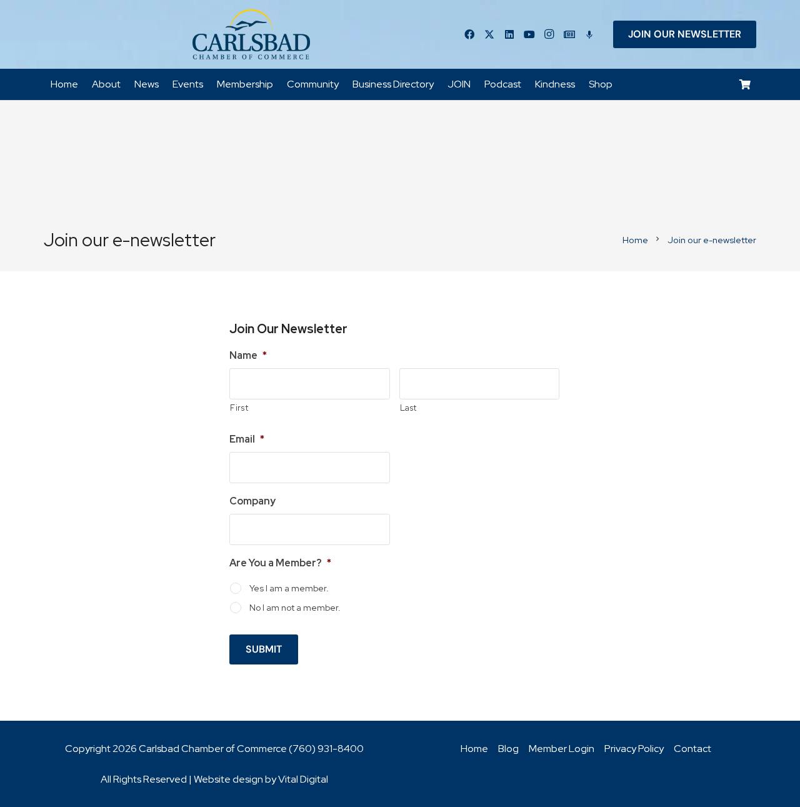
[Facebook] (469, 34)
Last (409, 408)
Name (248, 355)
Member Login (561, 748)
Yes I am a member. (289, 588)
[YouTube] (529, 34)
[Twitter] (489, 34)
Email (246, 439)
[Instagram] (549, 34)
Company (252, 501)
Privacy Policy (634, 748)
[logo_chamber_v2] (251, 34)
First (239, 408)
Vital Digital (303, 779)
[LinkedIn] (509, 34)
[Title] (569, 34)
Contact (692, 748)
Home (474, 748)
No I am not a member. (295, 607)
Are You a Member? (280, 563)
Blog (508, 748)
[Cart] (745, 85)
